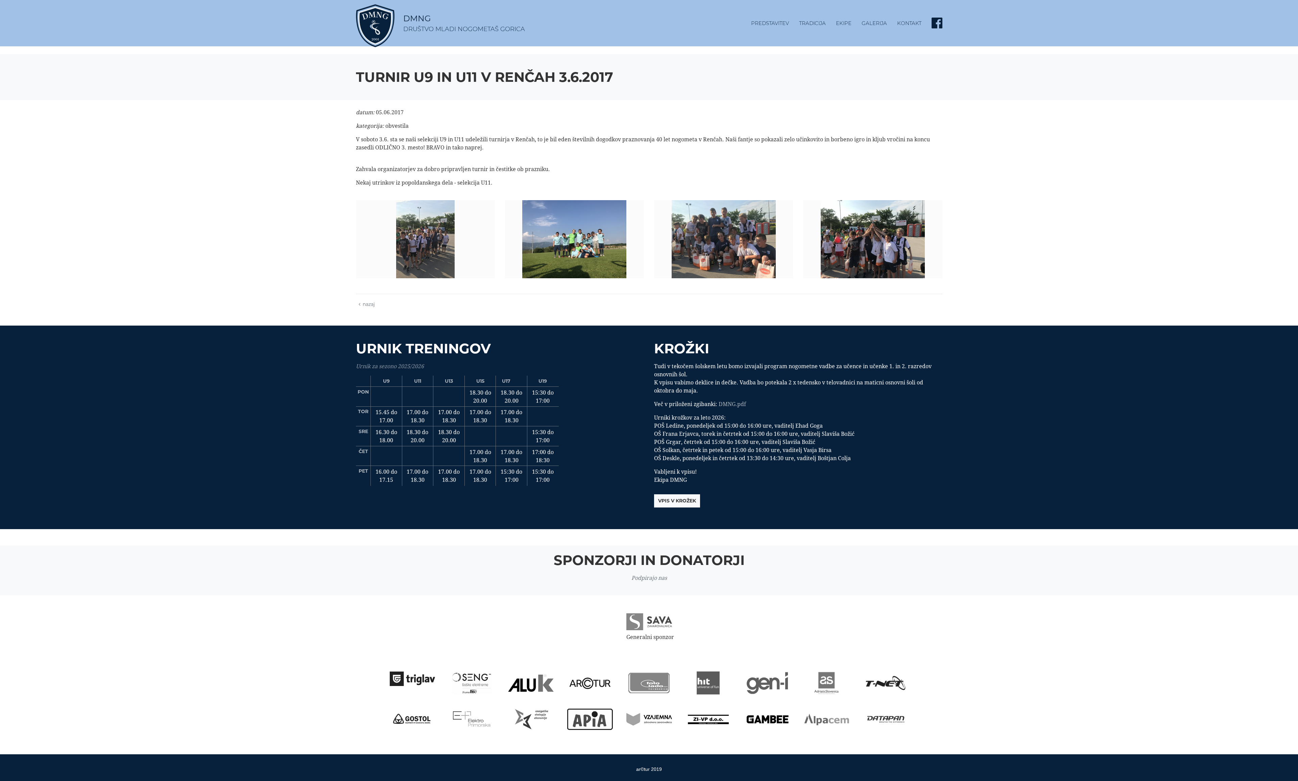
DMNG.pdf (732, 404)
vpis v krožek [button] (677, 501)
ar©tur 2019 (649, 769)
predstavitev (770, 23)
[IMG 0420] (425, 239)
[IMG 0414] (574, 239)
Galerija (874, 23)
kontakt (909, 23)
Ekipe (843, 23)
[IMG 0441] (723, 239)
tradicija (812, 23)
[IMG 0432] (872, 239)
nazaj (369, 304)
